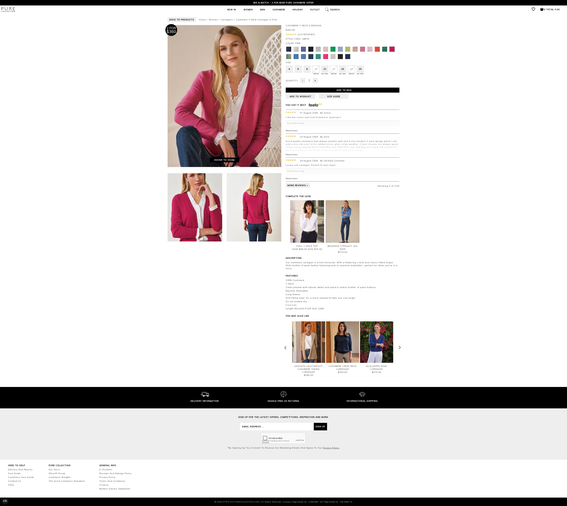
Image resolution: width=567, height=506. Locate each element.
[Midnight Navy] (288, 49)
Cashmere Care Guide (21, 477)
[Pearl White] (296, 49)
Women (248, 9)
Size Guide (14, 473)
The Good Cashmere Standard (67, 481)
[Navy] (347, 56)
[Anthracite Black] (310, 49)
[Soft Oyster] (369, 49)
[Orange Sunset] (377, 49)
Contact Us (14, 481)
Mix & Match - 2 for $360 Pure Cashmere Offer (283, 2)
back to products (182, 19)
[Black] (340, 56)
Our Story (54, 469)
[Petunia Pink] (325, 56)
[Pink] (392, 49)
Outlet (315, 9)
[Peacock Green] (384, 49)
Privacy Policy (107, 477)
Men (262, 9)
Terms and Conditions (112, 481)
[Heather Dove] (318, 49)
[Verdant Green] (332, 49)
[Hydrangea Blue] (303, 56)
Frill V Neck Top (307, 246)
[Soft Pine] (288, 56)
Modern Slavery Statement (114, 488)
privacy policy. (331, 447)
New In (231, 9)
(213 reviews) (306, 34)
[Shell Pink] (325, 49)
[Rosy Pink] (362, 49)
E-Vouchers (106, 469)
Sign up (320, 426)
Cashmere (279, 9)
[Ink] (310, 56)
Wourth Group (57, 473)
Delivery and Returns (20, 469)
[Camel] (355, 49)
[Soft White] (332, 56)
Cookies (104, 485)
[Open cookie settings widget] (5, 501)
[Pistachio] (347, 49)
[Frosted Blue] (340, 49)
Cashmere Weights (60, 477)
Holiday (298, 9)
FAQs (11, 485)
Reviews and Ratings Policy (115, 473)
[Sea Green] (318, 56)
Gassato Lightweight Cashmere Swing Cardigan (308, 369)
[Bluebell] (303, 49)
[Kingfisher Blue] (296, 56)
